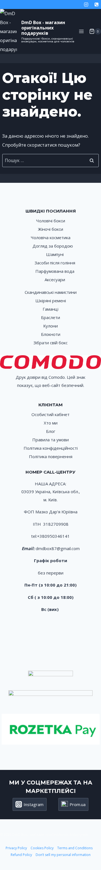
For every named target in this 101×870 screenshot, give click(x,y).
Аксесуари (55, 279)
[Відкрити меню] (81, 31)
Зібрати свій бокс (50, 342)
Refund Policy (21, 854)
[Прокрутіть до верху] (90, 846)
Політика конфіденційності (51, 448)
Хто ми (51, 423)
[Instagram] (86, 4)
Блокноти (50, 334)
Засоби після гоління (55, 263)
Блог (50, 431)
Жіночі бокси (50, 229)
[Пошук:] (50, 160)
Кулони (50, 326)
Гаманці (50, 309)
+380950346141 (53, 536)
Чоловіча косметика (50, 237)
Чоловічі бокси (50, 220)
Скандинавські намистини (51, 292)
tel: (34, 536)
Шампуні (55, 254)
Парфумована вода (54, 271)
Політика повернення (50, 456)
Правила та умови (50, 439)
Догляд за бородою (53, 246)
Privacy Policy (16, 848)
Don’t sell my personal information (63, 854)
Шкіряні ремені (50, 300)
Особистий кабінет (50, 414)
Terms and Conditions (75, 848)
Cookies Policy (42, 848)
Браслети (50, 317)
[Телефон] (96, 4)
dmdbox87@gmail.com (58, 548)
